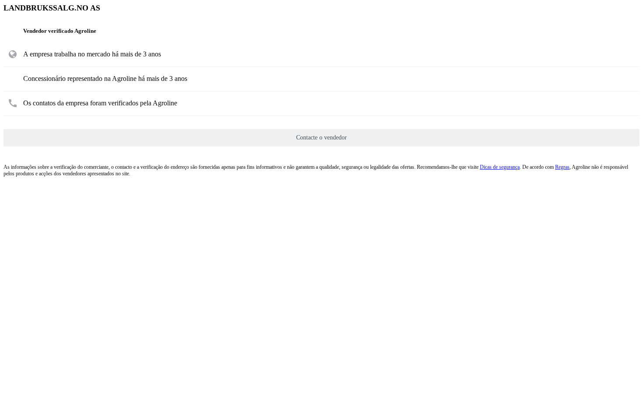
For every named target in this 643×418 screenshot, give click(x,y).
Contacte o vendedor (321, 137)
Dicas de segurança (500, 167)
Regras (562, 167)
